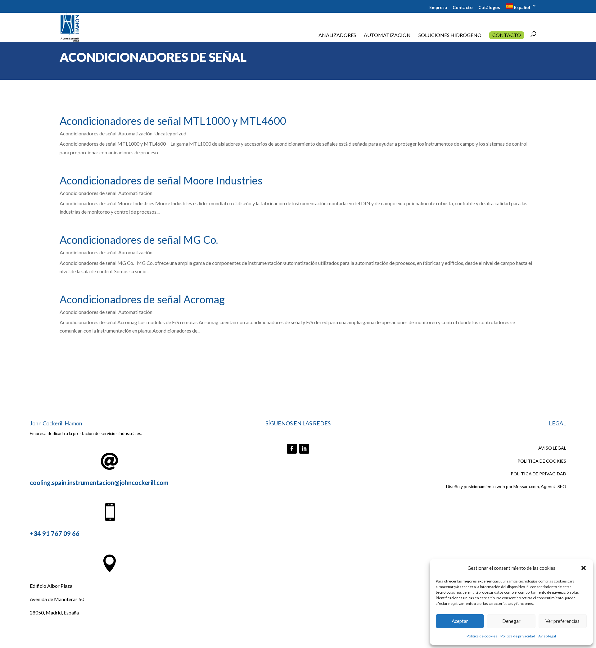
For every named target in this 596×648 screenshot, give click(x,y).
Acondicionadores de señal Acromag (142, 299)
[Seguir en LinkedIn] (304, 449)
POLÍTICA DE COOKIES (541, 461)
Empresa (438, 7)
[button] (583, 568)
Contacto (463, 7)
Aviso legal (547, 636)
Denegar (511, 621)
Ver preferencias (562, 621)
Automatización (387, 35)
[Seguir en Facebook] (292, 449)
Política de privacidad (517, 636)
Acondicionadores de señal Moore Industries (161, 180)
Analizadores (337, 35)
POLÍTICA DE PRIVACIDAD (538, 473)
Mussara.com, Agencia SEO (539, 486)
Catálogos (489, 7)
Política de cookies (482, 636)
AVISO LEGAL (552, 448)
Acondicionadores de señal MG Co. (139, 239)
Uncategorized (170, 133)
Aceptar (460, 621)
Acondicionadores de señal (88, 133)
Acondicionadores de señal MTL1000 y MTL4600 (173, 120)
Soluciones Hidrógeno (449, 35)
